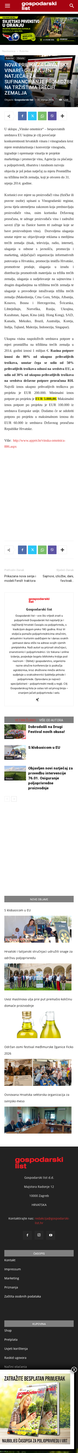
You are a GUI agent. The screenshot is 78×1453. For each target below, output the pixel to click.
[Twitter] (32, 116)
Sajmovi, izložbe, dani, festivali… (58, 578)
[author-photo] (39, 603)
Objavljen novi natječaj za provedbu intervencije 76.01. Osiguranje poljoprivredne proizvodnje (50, 778)
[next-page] (14, 799)
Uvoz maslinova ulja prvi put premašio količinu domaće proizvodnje (38, 1002)
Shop (8, 1330)
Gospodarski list (24, 99)
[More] (62, 116)
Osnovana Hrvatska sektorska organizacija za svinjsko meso (36, 1098)
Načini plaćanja (15, 1367)
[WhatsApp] (42, 116)
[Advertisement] (39, 494)
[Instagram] (39, 1235)
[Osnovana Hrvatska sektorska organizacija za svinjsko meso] (38, 1120)
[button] (72, 6)
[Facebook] (22, 116)
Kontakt (9, 1260)
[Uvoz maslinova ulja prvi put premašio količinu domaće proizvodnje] (38, 1024)
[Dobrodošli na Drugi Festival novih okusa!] (15, 731)
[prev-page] (7, 799)
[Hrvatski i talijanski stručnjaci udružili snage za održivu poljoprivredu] (38, 976)
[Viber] (52, 116)
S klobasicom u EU (44, 747)
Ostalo (20, 58)
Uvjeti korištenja (16, 1349)
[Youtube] (50, 1235)
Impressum (12, 1269)
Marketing (11, 1278)
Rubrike (24, 51)
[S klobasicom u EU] (15, 752)
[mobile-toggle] (7, 6)
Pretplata (11, 1339)
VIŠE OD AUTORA (51, 720)
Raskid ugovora (15, 1358)
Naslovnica (8, 51)
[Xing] (39, 700)
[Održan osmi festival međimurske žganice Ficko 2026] (38, 1072)
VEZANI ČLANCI (25, 720)
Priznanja (11, 1287)
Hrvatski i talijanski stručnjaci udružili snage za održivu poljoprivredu (38, 954)
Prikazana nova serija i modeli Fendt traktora (20, 578)
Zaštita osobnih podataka (22, 1296)
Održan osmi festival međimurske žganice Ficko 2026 (38, 1050)
